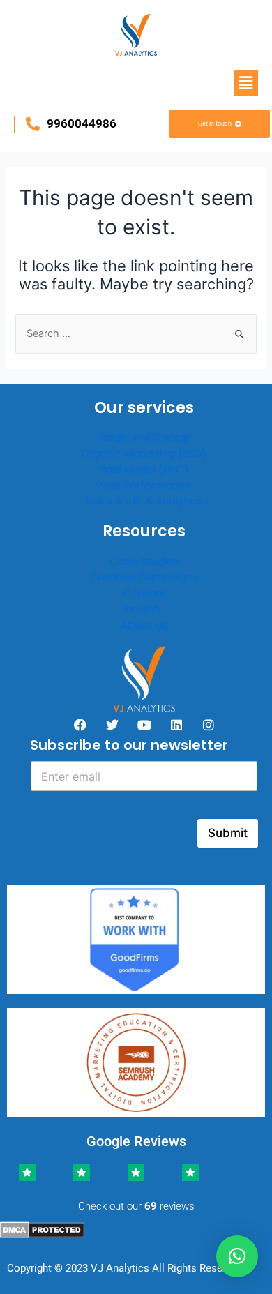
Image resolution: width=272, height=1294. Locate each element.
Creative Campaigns (144, 576)
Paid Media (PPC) (144, 469)
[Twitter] (112, 724)
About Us (144, 624)
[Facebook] (80, 724)
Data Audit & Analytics (144, 500)
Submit (228, 833)
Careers (144, 592)
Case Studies (144, 561)
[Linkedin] (176, 724)
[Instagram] (208, 724)
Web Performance (144, 485)
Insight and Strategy (144, 437)
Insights (144, 608)
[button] (246, 83)
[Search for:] (135, 333)
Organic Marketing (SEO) (144, 453)
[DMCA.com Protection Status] (42, 1229)
